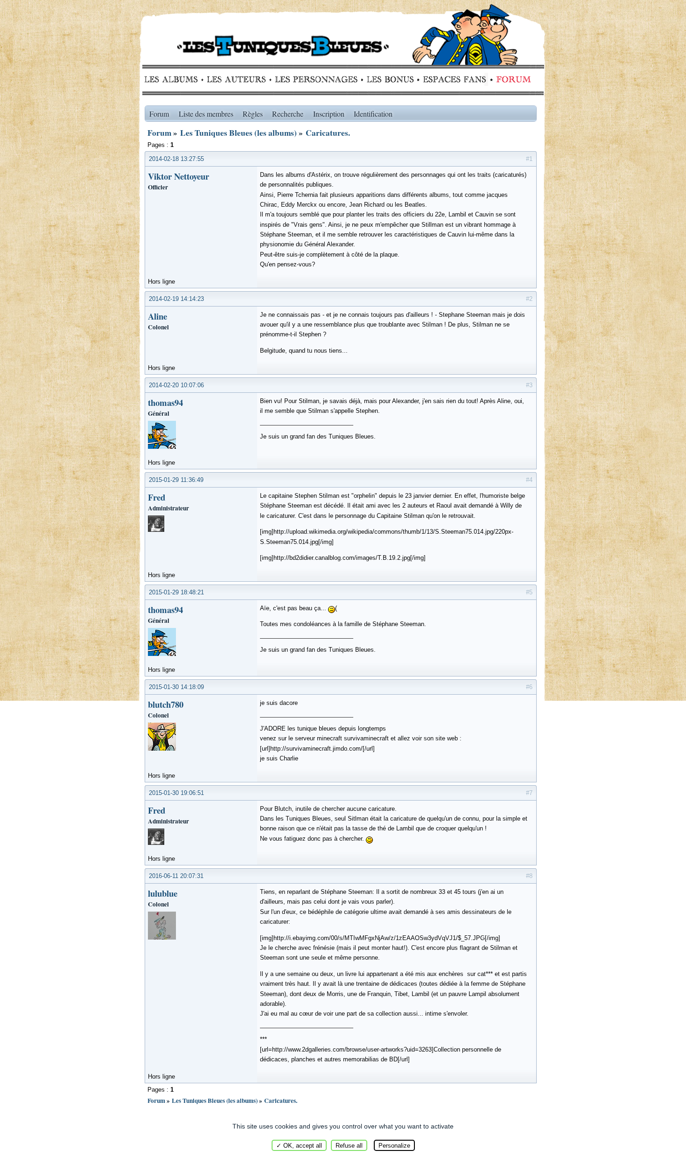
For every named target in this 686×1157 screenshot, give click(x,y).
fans (454, 79)
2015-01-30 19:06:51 (176, 792)
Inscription (328, 113)
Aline (157, 316)
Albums (173, 79)
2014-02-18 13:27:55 (176, 158)
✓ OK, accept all (299, 1145)
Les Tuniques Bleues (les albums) (238, 133)
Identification (373, 113)
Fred (156, 497)
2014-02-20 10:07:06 (176, 385)
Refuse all (349, 1145)
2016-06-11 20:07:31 (176, 875)
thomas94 (165, 402)
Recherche (287, 113)
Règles (253, 113)
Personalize (394, 1145)
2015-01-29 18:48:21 (176, 592)
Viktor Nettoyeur (178, 176)
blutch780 (165, 704)
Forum (511, 79)
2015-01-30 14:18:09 (176, 686)
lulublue (162, 893)
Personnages (316, 79)
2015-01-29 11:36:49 (176, 479)
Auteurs (239, 79)
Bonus (389, 79)
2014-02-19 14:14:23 (176, 298)
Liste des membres (206, 113)
